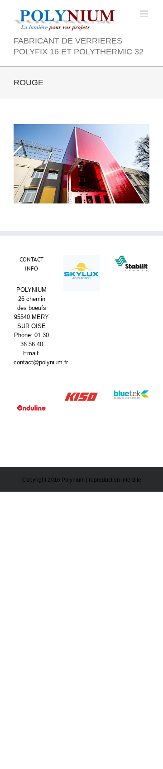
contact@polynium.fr (41, 362)
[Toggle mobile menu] (144, 14)
